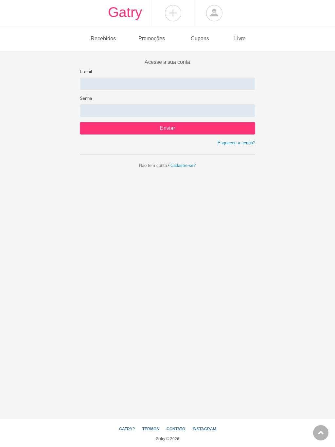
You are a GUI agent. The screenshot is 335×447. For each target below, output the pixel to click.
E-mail (86, 71)
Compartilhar (173, 13)
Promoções (151, 38)
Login (214, 13)
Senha (86, 98)
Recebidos (103, 38)
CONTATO (176, 429)
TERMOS (150, 429)
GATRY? (127, 429)
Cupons (200, 38)
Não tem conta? (167, 165)
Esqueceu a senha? (236, 142)
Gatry (125, 12)
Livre (240, 38)
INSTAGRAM (204, 429)
